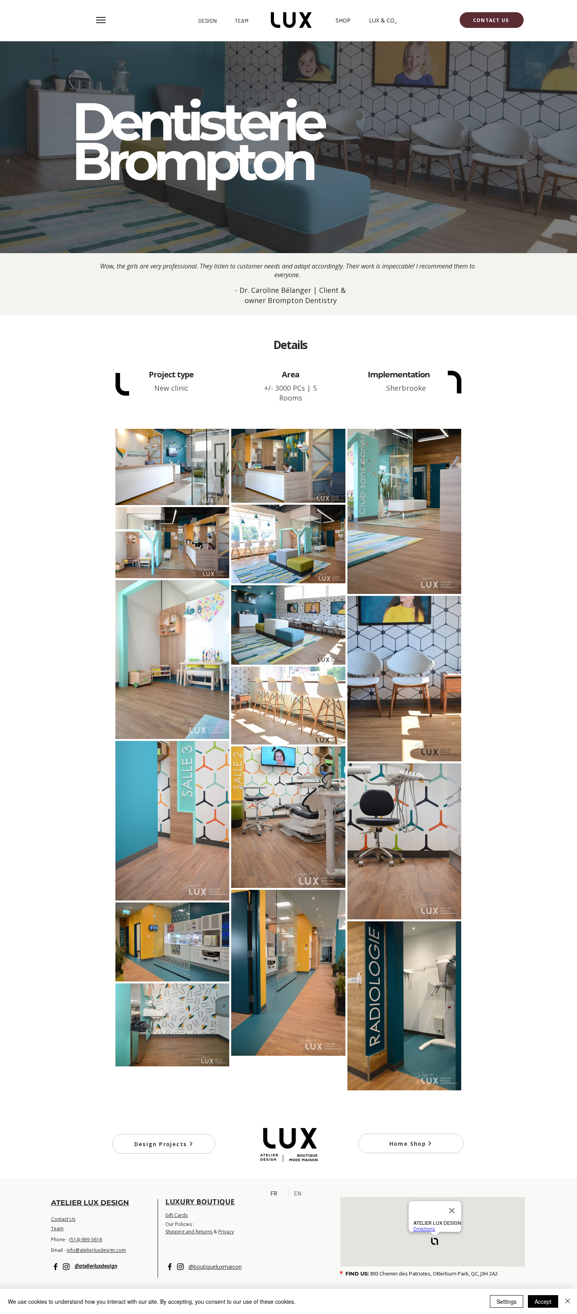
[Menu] (100, 20)
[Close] (567, 1301)
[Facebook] (55, 1266)
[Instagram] (66, 1266)
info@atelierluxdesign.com (96, 1250)
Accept (543, 1301)
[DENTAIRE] (289, 235)
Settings (507, 1301)
